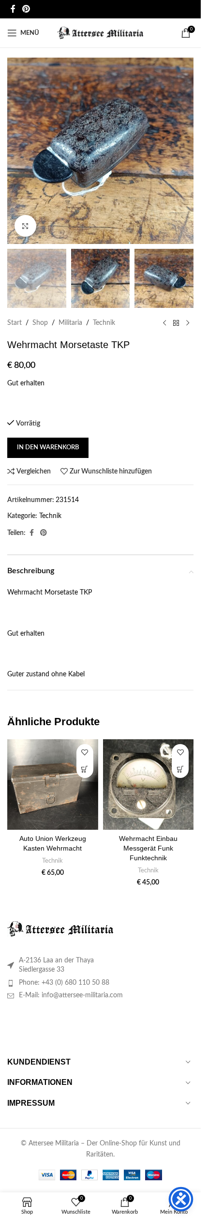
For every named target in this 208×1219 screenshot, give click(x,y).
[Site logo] (100, 33)
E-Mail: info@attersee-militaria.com (71, 995)
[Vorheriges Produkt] (164, 323)
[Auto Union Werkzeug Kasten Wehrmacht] (52, 784)
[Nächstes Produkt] (187, 323)
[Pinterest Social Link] (26, 8)
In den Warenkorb (48, 447)
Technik (104, 323)
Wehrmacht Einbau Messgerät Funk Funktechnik (148, 848)
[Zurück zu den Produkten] (176, 323)
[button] (84, 769)
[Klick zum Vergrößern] (25, 226)
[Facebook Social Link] (13, 8)
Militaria (70, 323)
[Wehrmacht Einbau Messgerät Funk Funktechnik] (148, 784)
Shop (40, 323)
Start (14, 323)
